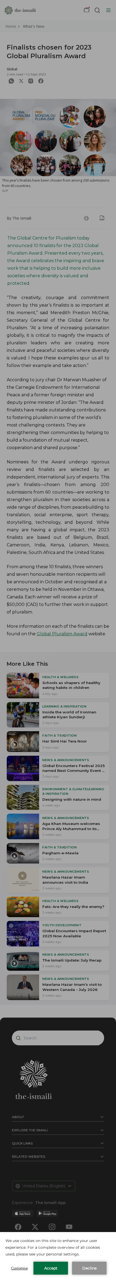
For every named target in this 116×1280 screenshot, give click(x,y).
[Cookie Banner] (58, 1256)
